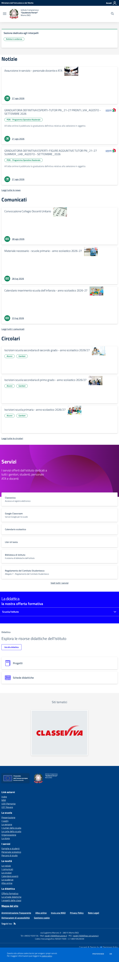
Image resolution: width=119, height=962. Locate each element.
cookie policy (47, 956)
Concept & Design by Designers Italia (98, 947)
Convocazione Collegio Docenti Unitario (27, 211)
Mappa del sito (9, 906)
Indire (4, 796)
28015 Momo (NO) (71, 932)
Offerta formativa (9, 893)
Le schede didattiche (11, 897)
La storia (5, 838)
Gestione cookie (42, 918)
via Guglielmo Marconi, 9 (50, 932)
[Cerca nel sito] (112, 14)
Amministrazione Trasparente (16, 913)
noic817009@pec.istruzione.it (86, 935)
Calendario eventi (9, 876)
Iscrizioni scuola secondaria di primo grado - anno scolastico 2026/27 (45, 380)
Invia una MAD (58, 913)
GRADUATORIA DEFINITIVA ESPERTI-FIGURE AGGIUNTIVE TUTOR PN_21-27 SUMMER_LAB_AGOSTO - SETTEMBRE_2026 (50, 152)
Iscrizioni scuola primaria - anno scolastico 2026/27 (35, 409)
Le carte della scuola (11, 831)
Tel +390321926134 (29, 935)
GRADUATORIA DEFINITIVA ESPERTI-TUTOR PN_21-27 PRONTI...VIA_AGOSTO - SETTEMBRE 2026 (52, 112)
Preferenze (98, 954)
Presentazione (8, 817)
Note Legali (93, 913)
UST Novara (7, 807)
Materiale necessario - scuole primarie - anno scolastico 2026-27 (43, 251)
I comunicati (7, 869)
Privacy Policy (77, 913)
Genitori (22, 356)
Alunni (9, 356)
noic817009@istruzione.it (56, 935)
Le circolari (6, 872)
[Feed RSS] (14, 923)
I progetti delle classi (11, 900)
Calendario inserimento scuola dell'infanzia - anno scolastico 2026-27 (45, 290)
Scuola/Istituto (10, 612)
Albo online (6, 883)
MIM (3, 800)
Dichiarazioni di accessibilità (15, 918)
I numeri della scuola (11, 828)
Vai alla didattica (11, 647)
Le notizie (6, 865)
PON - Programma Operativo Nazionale (23, 119)
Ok (111, 954)
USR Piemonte (8, 803)
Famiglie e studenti (10, 848)
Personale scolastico (11, 852)
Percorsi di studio (9, 855)
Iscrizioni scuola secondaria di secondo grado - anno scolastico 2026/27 (47, 350)
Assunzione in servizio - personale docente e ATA (33, 70)
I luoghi (4, 821)
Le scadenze (7, 879)
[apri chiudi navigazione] (4, 14)
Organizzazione (8, 835)
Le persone (6, 824)
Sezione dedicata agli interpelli (21, 33)
